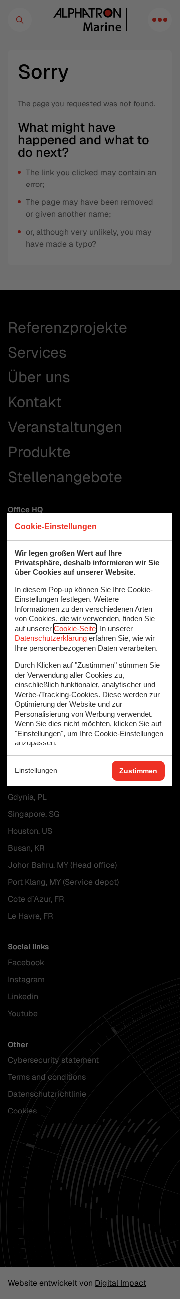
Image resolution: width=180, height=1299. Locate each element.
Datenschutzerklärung (51, 638)
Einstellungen (36, 770)
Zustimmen (139, 771)
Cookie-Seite (75, 628)
